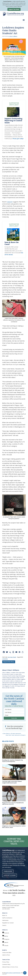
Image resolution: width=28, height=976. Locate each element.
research (9, 202)
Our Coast (10, 657)
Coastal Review (7, 1)
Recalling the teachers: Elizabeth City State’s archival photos (12, 760)
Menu (24, 19)
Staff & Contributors (7, 918)
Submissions (5, 920)
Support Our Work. (14, 9)
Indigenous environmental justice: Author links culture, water (14, 826)
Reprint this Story (8, 661)
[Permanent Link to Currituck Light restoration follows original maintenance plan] (14, 772)
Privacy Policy (5, 962)
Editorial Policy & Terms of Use (10, 967)
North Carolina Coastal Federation (10, 905)
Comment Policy (6, 964)
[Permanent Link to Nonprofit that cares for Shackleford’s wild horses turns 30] (14, 793)
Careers (4, 925)
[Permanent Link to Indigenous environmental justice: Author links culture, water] (14, 816)
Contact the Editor (6, 952)
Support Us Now (10, 875)
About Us (4, 915)
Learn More (8, 871)
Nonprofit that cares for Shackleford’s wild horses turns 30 (13, 803)
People (14, 657)
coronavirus (5, 659)
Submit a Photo (6, 955)
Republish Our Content (8, 923)
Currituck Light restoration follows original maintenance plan (12, 782)
